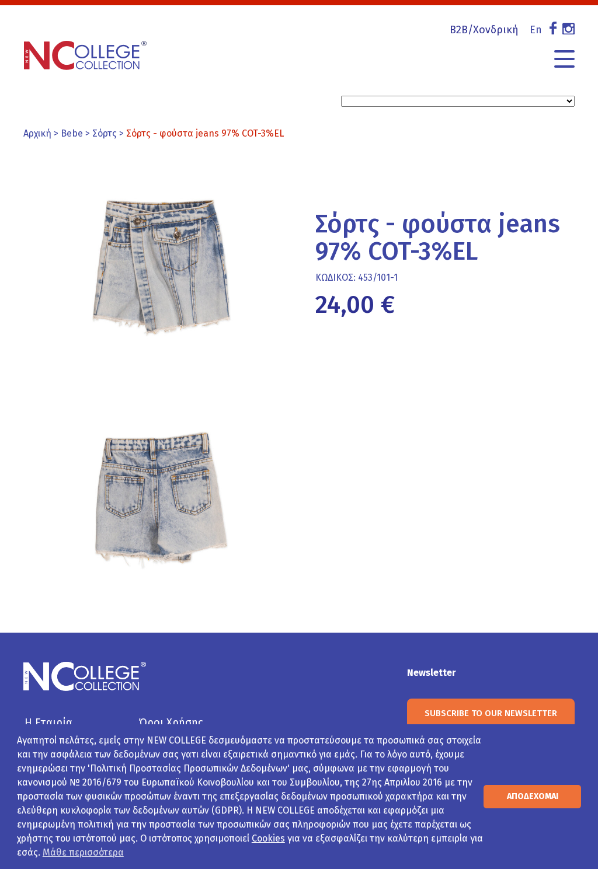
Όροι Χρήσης (171, 722)
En (536, 29)
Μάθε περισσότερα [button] (83, 852)
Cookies (268, 838)
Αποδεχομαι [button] (532, 796)
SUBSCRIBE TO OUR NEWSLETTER (491, 713)
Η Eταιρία (48, 722)
